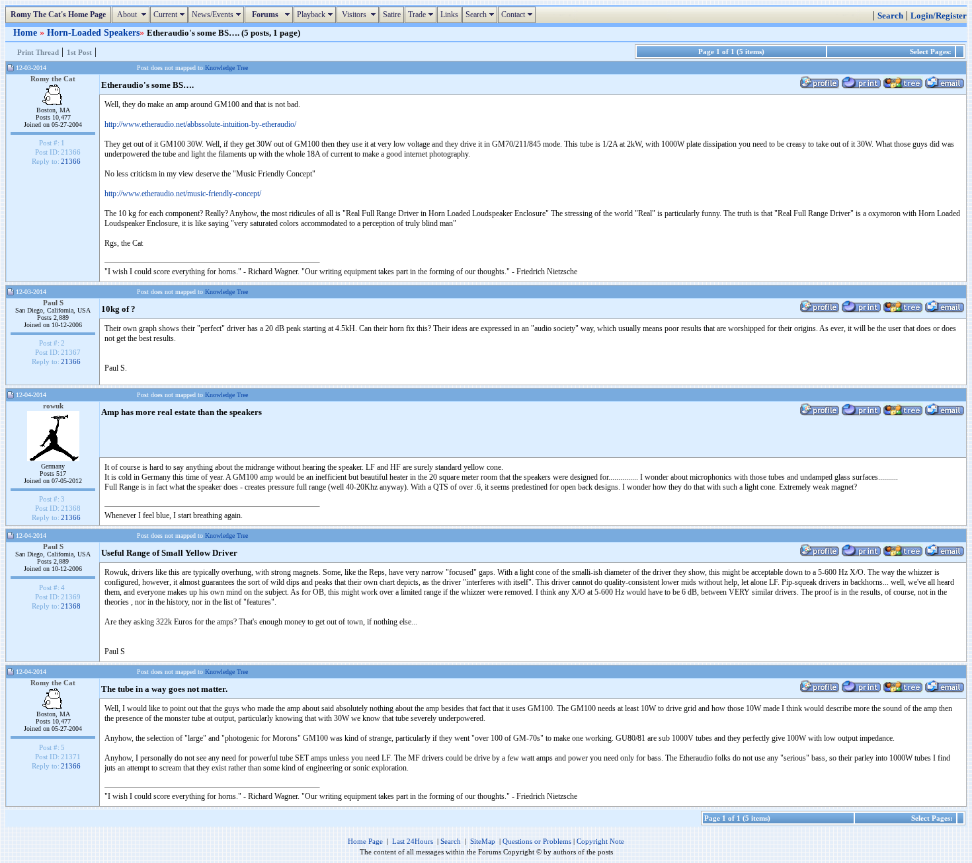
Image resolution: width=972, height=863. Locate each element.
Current (170, 14)
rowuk (53, 406)
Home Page (365, 841)
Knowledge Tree (226, 67)
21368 (71, 606)
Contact (518, 14)
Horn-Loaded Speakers (93, 32)
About (132, 14)
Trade (422, 14)
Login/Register (939, 15)
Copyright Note (600, 841)
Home (26, 32)
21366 (71, 161)
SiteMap (482, 841)
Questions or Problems (537, 841)
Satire (392, 14)
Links (449, 14)
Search (481, 14)
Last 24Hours (412, 841)
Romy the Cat (52, 79)
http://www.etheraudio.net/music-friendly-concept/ (182, 193)
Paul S (53, 303)
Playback (316, 14)
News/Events (218, 14)
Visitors (359, 14)
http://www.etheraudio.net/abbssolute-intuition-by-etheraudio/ (200, 124)
